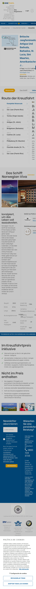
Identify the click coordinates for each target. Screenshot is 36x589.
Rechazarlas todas (18, 578)
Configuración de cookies (19, 573)
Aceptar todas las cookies (18, 584)
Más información (24, 569)
